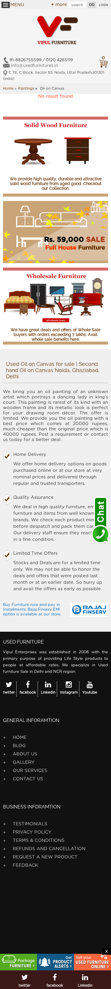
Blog (19, 746)
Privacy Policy (32, 832)
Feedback (25, 865)
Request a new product (45, 857)
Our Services (30, 770)
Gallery (24, 762)
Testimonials (30, 824)
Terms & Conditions (39, 840)
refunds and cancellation (49, 849)
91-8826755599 (25, 60)
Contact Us (28, 779)
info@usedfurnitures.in (34, 66)
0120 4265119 (59, 60)
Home (20, 737)
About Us (25, 754)
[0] (103, 64)
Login (103, 5)
